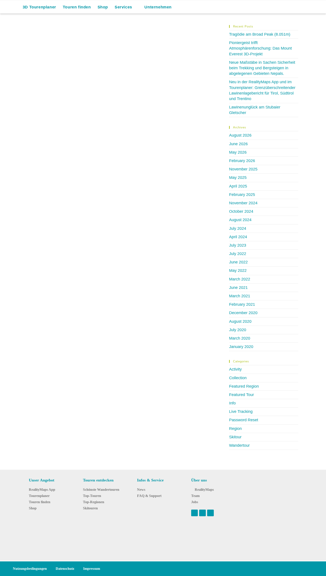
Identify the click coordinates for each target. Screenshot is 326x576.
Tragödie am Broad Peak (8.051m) (259, 34)
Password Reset (243, 420)
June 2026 (238, 144)
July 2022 (237, 253)
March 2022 (239, 279)
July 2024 (237, 228)
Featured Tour (241, 394)
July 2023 (237, 245)
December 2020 (243, 313)
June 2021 (238, 287)
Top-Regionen (93, 502)
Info (232, 403)
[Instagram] (202, 513)
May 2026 (238, 152)
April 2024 (238, 237)
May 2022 (238, 270)
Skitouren (90, 508)
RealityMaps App (42, 489)
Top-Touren (92, 496)
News (141, 489)
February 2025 (242, 194)
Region (235, 428)
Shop (33, 508)
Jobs (194, 502)
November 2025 (243, 169)
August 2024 (240, 220)
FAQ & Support (149, 496)
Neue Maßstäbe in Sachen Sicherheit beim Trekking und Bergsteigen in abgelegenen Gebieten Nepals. (262, 68)
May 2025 (238, 177)
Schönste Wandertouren (101, 489)
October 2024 (241, 211)
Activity (235, 369)
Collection (238, 378)
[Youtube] (194, 513)
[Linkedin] (210, 513)
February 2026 (242, 160)
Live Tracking (241, 411)
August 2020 (240, 321)
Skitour (235, 437)
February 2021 (242, 304)
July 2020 (237, 330)
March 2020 (239, 338)
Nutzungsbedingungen (30, 568)
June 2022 (238, 262)
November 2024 (243, 203)
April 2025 (238, 186)
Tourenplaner (39, 496)
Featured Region (244, 386)
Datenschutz (65, 568)
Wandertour (239, 445)
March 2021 (239, 296)
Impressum (91, 568)
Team (195, 496)
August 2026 (240, 135)
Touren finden (39, 502)
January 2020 (241, 346)
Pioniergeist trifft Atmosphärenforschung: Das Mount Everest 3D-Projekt (260, 48)
